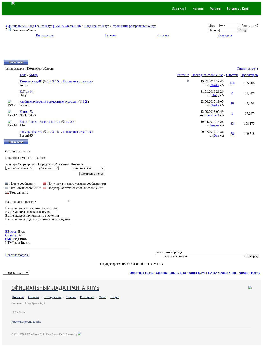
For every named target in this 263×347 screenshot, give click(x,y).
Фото (102, 297)
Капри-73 (26, 111)
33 (232, 123)
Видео (114, 297)
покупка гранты (31, 131)
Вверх (255, 272)
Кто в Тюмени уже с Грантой (40, 121)
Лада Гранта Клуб (96, 26)
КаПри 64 (26, 91)
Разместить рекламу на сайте (26, 321)
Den (216, 135)
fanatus (214, 125)
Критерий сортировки (21, 164)
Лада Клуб (179, 9)
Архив (243, 272)
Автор (33, 75)
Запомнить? (250, 25)
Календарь (225, 35)
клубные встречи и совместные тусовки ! (49, 101)
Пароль (214, 30)
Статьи (71, 297)
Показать (77, 164)
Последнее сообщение (207, 75)
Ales (22, 125)
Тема (23, 75)
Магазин (215, 9)
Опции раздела (247, 68)
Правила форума (17, 255)
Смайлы (11, 235)
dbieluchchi (211, 115)
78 (232, 133)
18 (232, 103)
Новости (198, 9)
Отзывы (33, 297)
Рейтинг (183, 75)
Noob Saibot (28, 115)
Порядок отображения (53, 164)
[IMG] (9, 239)
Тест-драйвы (52, 297)
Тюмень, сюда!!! (31, 81)
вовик (24, 85)
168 (232, 83)
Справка (163, 35)
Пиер (23, 95)
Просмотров (249, 75)
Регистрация (45, 35)
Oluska (214, 85)
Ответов (232, 75)
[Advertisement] (131, 50)
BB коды (11, 231)
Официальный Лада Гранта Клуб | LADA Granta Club (43, 26)
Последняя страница (77, 81)
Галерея (110, 35)
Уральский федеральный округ (134, 26)
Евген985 (26, 135)
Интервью (87, 297)
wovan (24, 105)
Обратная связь (141, 272)
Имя (212, 25)
